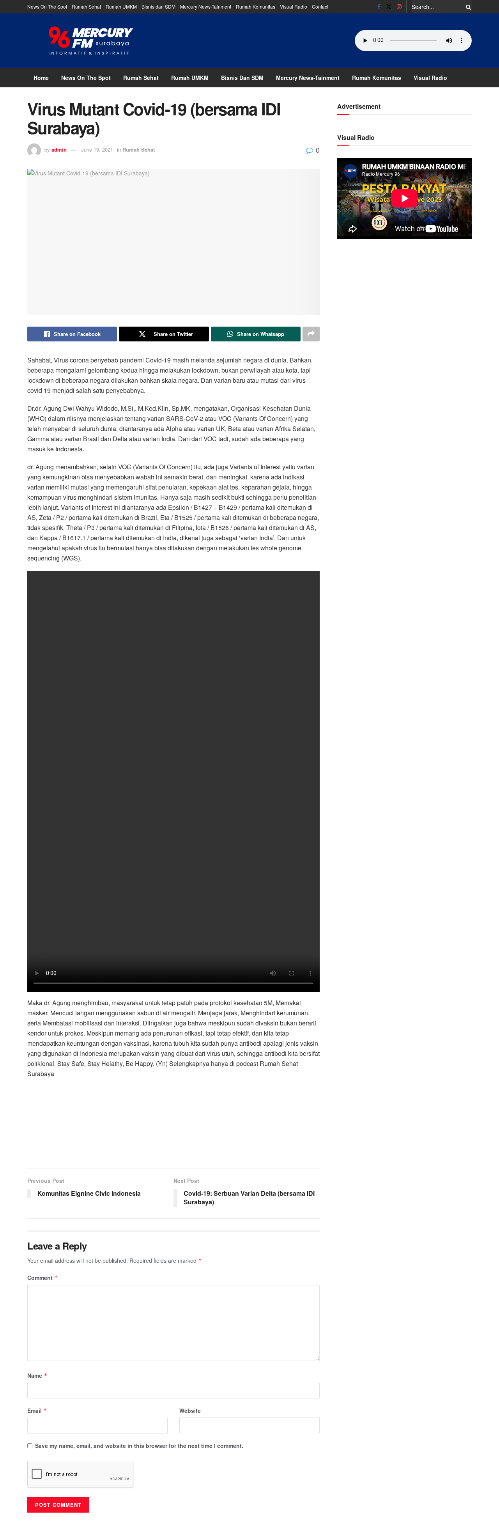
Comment (42, 1277)
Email (37, 1410)
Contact (320, 6)
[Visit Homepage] (91, 41)
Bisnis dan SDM (158, 6)
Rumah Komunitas (255, 6)
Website (190, 1410)
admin (59, 149)
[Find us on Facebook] (378, 6)
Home (41, 77)
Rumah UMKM (121, 6)
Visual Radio (293, 6)
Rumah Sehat (86, 6)
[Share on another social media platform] (311, 334)
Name (37, 1375)
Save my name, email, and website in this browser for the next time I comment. (139, 1445)
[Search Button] (467, 6)
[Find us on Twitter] (388, 6)
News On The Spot (47, 6)
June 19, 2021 (97, 149)
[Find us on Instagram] (399, 6)
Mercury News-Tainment (205, 6)
